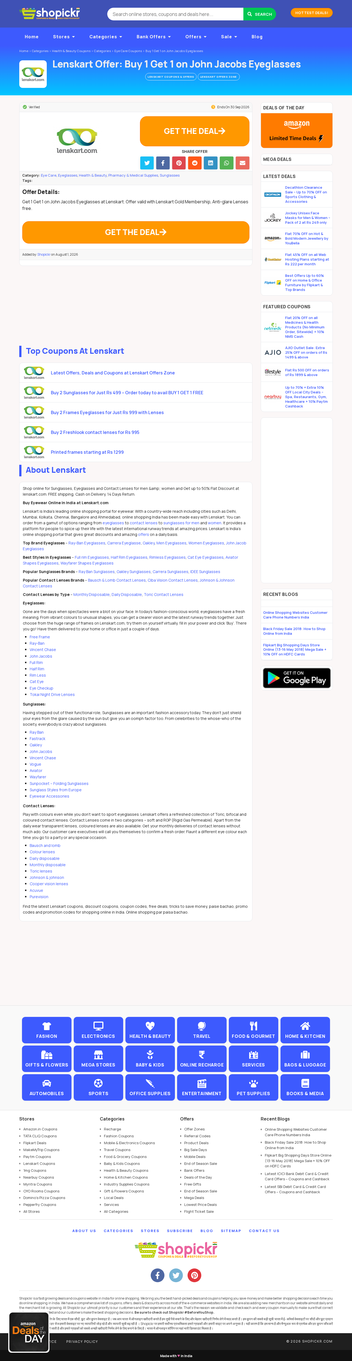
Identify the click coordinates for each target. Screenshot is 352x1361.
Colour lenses (42, 851)
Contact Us (264, 1230)
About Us (84, 1230)
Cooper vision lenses (49, 883)
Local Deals (113, 1197)
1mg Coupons (34, 1170)
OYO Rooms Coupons (41, 1191)
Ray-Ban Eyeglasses (86, 543)
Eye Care (48, 175)
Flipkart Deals (34, 1142)
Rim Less (38, 675)
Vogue (35, 764)
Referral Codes (197, 1135)
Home (32, 37)
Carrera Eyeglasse (124, 543)
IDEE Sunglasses (205, 571)
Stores (61, 37)
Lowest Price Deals (200, 1204)
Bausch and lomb (45, 845)
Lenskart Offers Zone (219, 77)
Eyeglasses (67, 175)
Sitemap (231, 1230)
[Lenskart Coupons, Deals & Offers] (33, 74)
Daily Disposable (127, 594)
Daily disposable (45, 858)
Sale (226, 37)
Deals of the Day (198, 1177)
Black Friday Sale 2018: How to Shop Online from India (294, 631)
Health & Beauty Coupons (126, 1170)
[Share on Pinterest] (179, 162)
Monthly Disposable (91, 594)
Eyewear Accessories (49, 796)
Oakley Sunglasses (134, 571)
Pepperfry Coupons (39, 1204)
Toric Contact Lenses (163, 594)
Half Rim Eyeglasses (129, 557)
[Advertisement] (135, 304)
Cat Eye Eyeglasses (206, 557)
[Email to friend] (242, 162)
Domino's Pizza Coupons (44, 1197)
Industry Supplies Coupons (126, 1184)
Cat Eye (37, 681)
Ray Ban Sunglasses (97, 571)
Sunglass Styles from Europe (56, 789)
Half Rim (37, 668)
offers (143, 534)
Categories (103, 37)
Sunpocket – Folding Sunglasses (59, 783)
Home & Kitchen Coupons (126, 1177)
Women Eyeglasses (206, 543)
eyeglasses (113, 522)
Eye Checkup (41, 688)
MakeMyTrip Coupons (41, 1149)
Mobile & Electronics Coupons (129, 1142)
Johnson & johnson (47, 877)
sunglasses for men (181, 522)
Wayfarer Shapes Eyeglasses (87, 563)
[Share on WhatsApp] (226, 162)
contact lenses (144, 522)
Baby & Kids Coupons (122, 1163)
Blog (257, 37)
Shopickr (44, 254)
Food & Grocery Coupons (125, 1156)
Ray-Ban (37, 643)
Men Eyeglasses (171, 543)
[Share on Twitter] (147, 162)
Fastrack (37, 738)
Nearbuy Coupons (38, 1177)
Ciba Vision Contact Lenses (173, 580)
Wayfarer (38, 776)
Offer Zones (194, 1129)
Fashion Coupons (119, 1135)
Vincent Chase (43, 649)
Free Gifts (192, 1184)
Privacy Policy (82, 1341)
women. (215, 522)
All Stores (31, 1211)
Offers (193, 37)
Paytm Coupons (37, 1156)
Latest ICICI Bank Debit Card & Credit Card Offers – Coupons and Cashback (297, 1176)
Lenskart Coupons (39, 1163)
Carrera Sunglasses (170, 571)
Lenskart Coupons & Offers (171, 77)
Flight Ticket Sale (199, 1211)
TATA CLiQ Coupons (40, 1135)
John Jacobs (41, 656)
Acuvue (36, 890)
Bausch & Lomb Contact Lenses (117, 580)
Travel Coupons (117, 1149)
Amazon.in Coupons (40, 1129)
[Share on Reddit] (195, 162)
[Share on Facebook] (163, 162)
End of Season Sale (200, 1163)
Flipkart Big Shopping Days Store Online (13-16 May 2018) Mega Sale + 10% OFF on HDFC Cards (294, 649)
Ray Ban (37, 732)
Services (111, 1204)
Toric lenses (41, 871)
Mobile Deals (194, 1156)
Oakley (149, 543)
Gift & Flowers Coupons (124, 1191)
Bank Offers (151, 37)
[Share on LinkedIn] (210, 162)
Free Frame (40, 636)
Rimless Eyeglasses (167, 557)
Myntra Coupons (37, 1184)
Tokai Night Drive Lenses (52, 694)
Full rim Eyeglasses (92, 557)
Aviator (36, 770)
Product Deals (196, 1142)
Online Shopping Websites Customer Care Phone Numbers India (295, 615)
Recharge (112, 1129)
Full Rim (36, 662)
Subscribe (180, 1230)
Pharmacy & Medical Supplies (133, 175)
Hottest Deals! (311, 12)
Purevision (39, 896)
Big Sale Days (195, 1149)
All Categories (116, 1211)
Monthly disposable (48, 864)
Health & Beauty (93, 175)
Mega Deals (194, 1197)
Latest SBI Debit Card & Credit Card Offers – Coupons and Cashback (295, 1189)
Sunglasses (170, 175)
